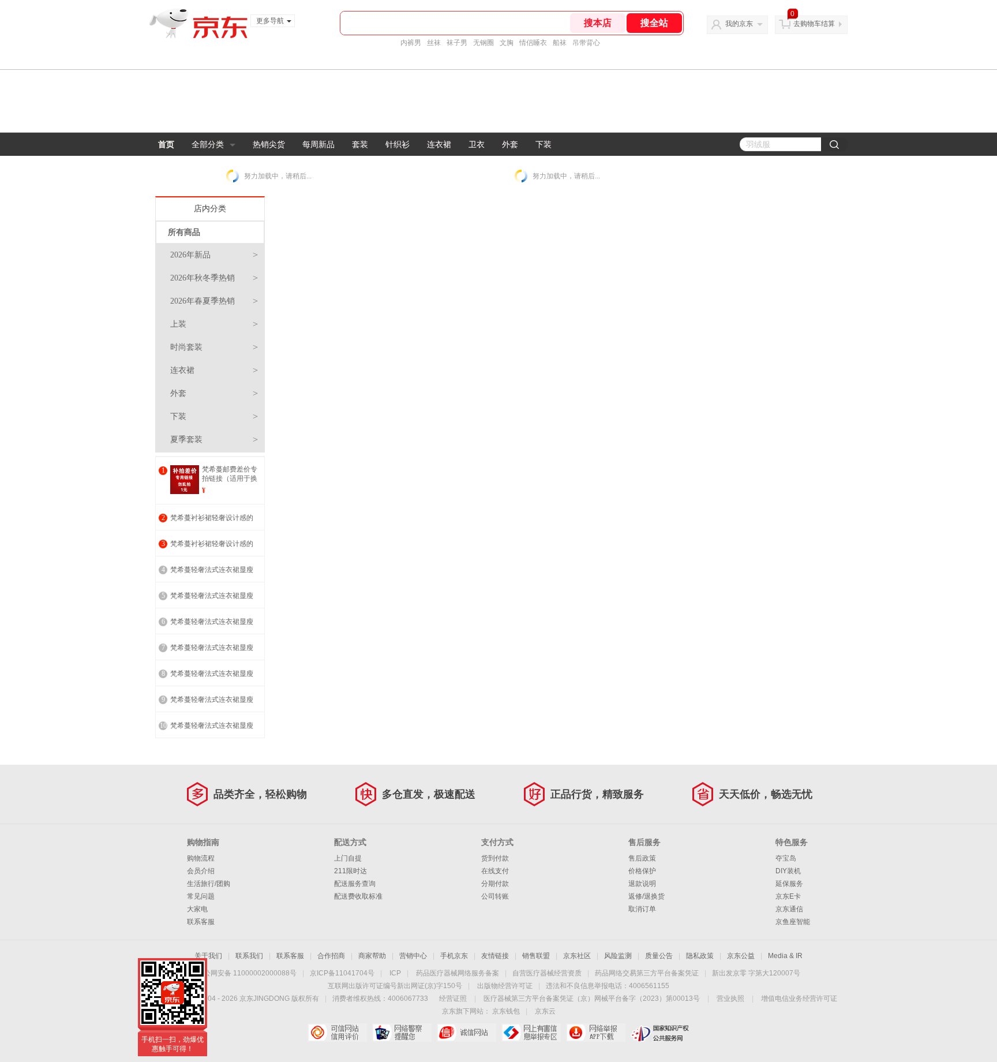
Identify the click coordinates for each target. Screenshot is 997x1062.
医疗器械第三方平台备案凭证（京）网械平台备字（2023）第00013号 (591, 998)
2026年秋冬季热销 (214, 278)
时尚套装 (214, 347)
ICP (395, 973)
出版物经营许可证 (505, 986)
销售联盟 (536, 956)
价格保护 (642, 871)
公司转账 (495, 896)
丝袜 (434, 43)
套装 (360, 144)
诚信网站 (466, 1032)
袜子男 (457, 43)
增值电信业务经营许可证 (799, 998)
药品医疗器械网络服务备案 (457, 973)
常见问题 (201, 896)
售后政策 (642, 858)
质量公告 (659, 956)
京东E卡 (788, 896)
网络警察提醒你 (402, 1032)
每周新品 (318, 144)
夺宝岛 (785, 858)
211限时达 (350, 871)
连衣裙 (439, 144)
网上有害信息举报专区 (531, 1032)
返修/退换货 (646, 896)
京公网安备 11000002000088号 (247, 973)
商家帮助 (372, 956)
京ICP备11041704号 (342, 973)
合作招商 (331, 956)
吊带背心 (586, 43)
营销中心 (413, 956)
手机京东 (454, 956)
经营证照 (453, 998)
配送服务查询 (355, 884)
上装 (214, 324)
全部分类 (208, 144)
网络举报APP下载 (595, 1032)
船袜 (560, 43)
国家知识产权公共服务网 (660, 1032)
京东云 (545, 1011)
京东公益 (741, 956)
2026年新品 (214, 255)
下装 (543, 144)
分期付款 (495, 884)
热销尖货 (269, 144)
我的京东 (739, 24)
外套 (510, 144)
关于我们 (208, 956)
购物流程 (201, 858)
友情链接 (495, 956)
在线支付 (495, 871)
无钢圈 (483, 43)
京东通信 (789, 909)
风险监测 (618, 956)
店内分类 (210, 208)
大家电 (197, 909)
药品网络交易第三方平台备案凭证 (647, 973)
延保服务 (789, 884)
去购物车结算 (814, 24)
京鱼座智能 (792, 922)
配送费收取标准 (358, 896)
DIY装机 (788, 871)
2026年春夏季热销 (214, 301)
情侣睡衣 (533, 43)
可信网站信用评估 (337, 1032)
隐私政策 (700, 956)
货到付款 (495, 858)
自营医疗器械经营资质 (547, 973)
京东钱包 (506, 1011)
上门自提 (348, 858)
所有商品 (184, 232)
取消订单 (642, 909)
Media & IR (785, 956)
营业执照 (730, 998)
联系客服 (201, 922)
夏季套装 (214, 439)
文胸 (507, 43)
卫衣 (476, 144)
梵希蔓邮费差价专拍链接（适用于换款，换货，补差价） (229, 482)
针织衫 (397, 144)
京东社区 (577, 956)
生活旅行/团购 (208, 884)
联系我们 (249, 956)
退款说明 (642, 884)
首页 (166, 144)
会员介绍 (201, 871)
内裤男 (410, 43)
